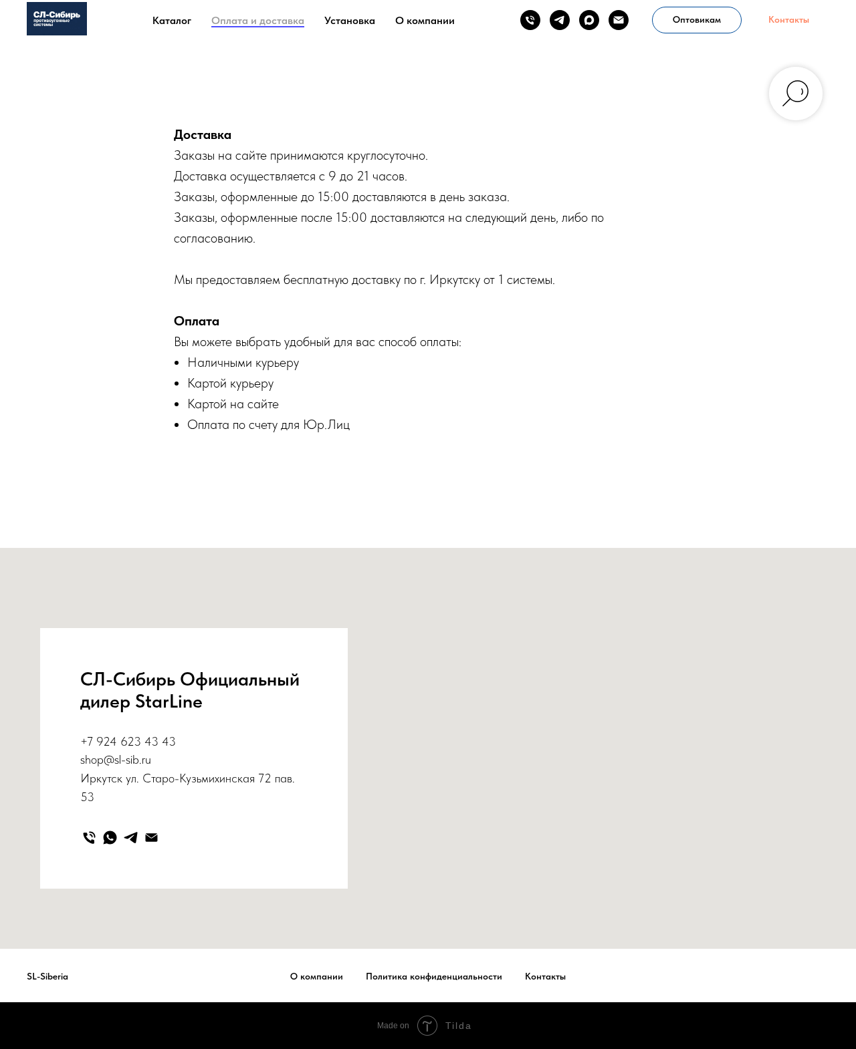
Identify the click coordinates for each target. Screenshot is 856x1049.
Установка (349, 20)
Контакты (545, 976)
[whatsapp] (110, 837)
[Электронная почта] (619, 20)
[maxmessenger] (589, 20)
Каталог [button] (171, 20)
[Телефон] (530, 20)
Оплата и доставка (257, 20)
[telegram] (560, 20)
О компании (425, 20)
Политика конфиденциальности (434, 976)
